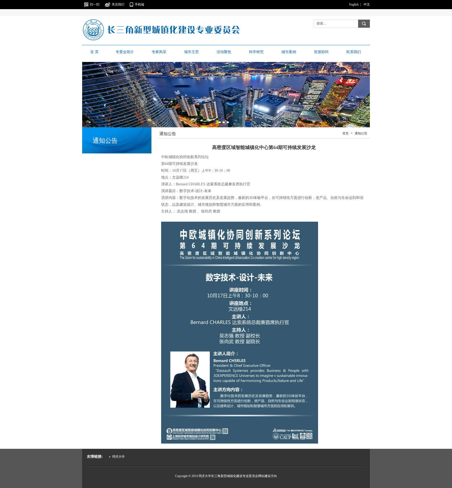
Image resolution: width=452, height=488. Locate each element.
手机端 (139, 4)
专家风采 (159, 52)
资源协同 (321, 52)
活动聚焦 (224, 52)
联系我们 (353, 52)
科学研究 (256, 52)
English (354, 4)
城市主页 (191, 52)
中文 (367, 4)
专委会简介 (125, 52)
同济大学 (118, 456)
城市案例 (288, 52)
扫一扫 (94, 4)
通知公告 (361, 133)
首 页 (94, 52)
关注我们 (118, 4)
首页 (345, 133)
